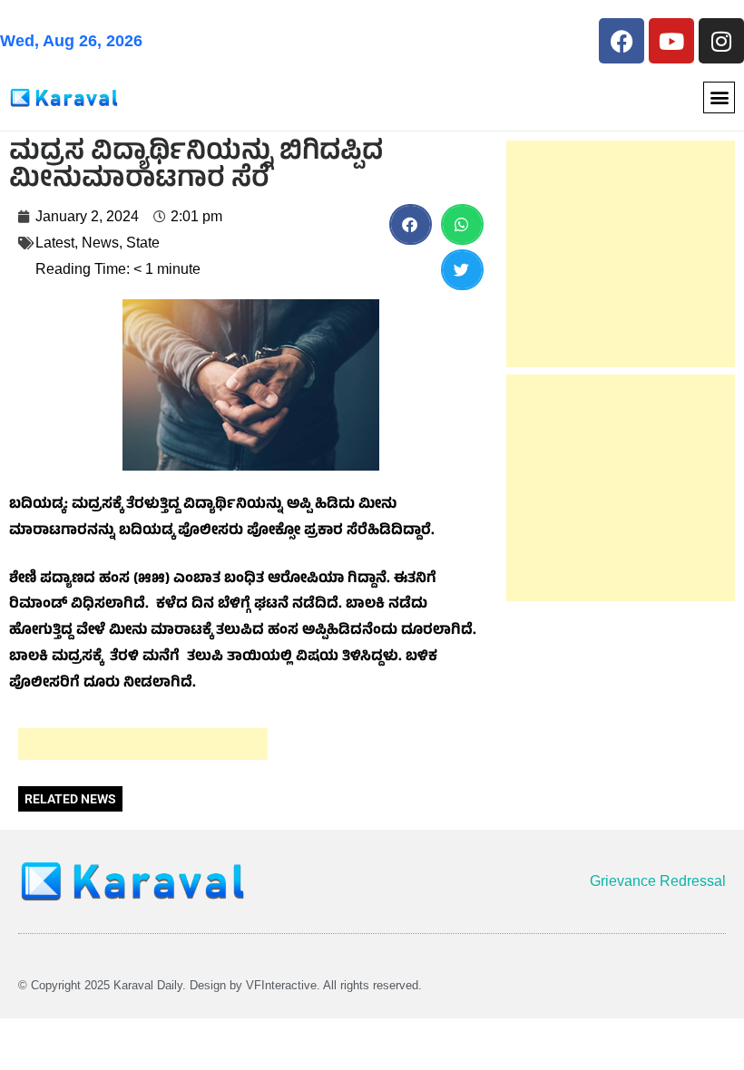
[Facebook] (621, 40)
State (143, 242)
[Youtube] (671, 40)
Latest (54, 242)
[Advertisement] (143, 744)
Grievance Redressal (658, 881)
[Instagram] (721, 40)
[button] (719, 97)
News (100, 242)
